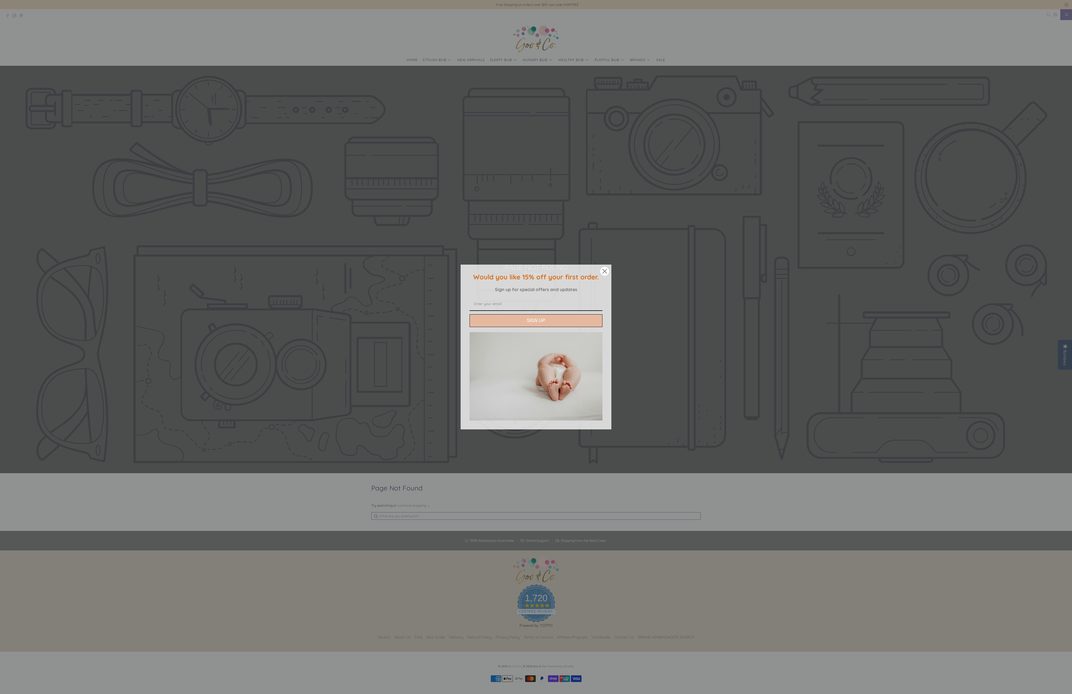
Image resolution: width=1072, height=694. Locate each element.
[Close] (604, 271)
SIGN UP (536, 320)
